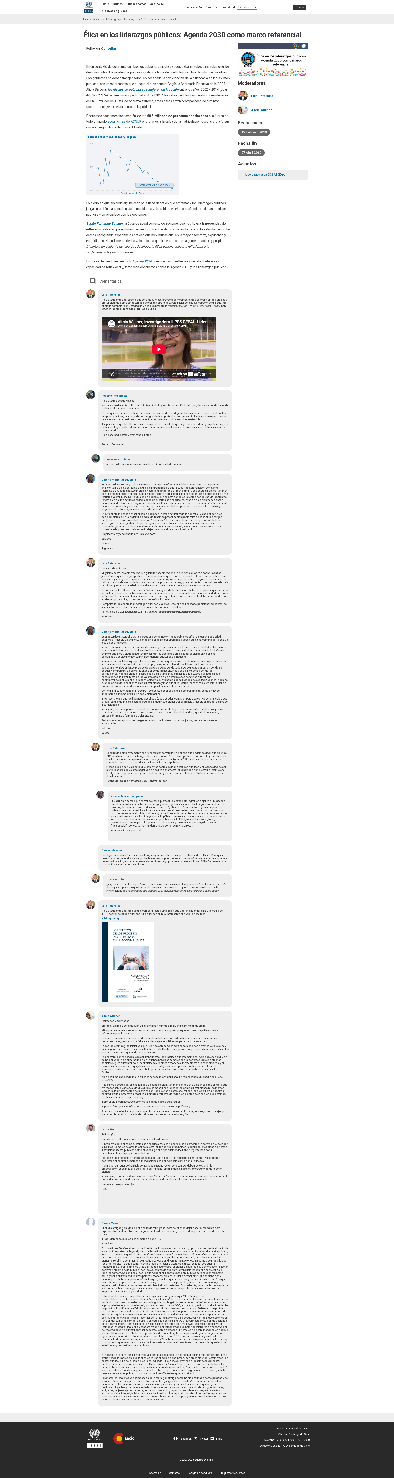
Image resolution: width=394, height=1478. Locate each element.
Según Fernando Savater (104, 224)
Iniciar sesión (193, 7)
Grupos (118, 4)
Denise (106, 850)
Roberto (107, 395)
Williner (115, 1016)
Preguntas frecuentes (232, 1473)
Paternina (114, 294)
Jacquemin (128, 479)
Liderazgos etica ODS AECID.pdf (266, 174)
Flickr (219, 1438)
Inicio (105, 4)
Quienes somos (136, 4)
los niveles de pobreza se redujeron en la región (143, 90)
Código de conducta (200, 1473)
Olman (106, 1223)
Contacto (174, 1473)
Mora (114, 1223)
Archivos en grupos (114, 11)
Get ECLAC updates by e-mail (197, 1459)
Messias (116, 850)
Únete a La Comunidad (220, 7)
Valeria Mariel (111, 479)
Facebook (186, 1438)
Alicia (105, 1016)
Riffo (111, 1129)
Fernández (120, 395)
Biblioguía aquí (111, 918)
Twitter (204, 1438)
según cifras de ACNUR (124, 122)
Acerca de (157, 4)
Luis (104, 294)
